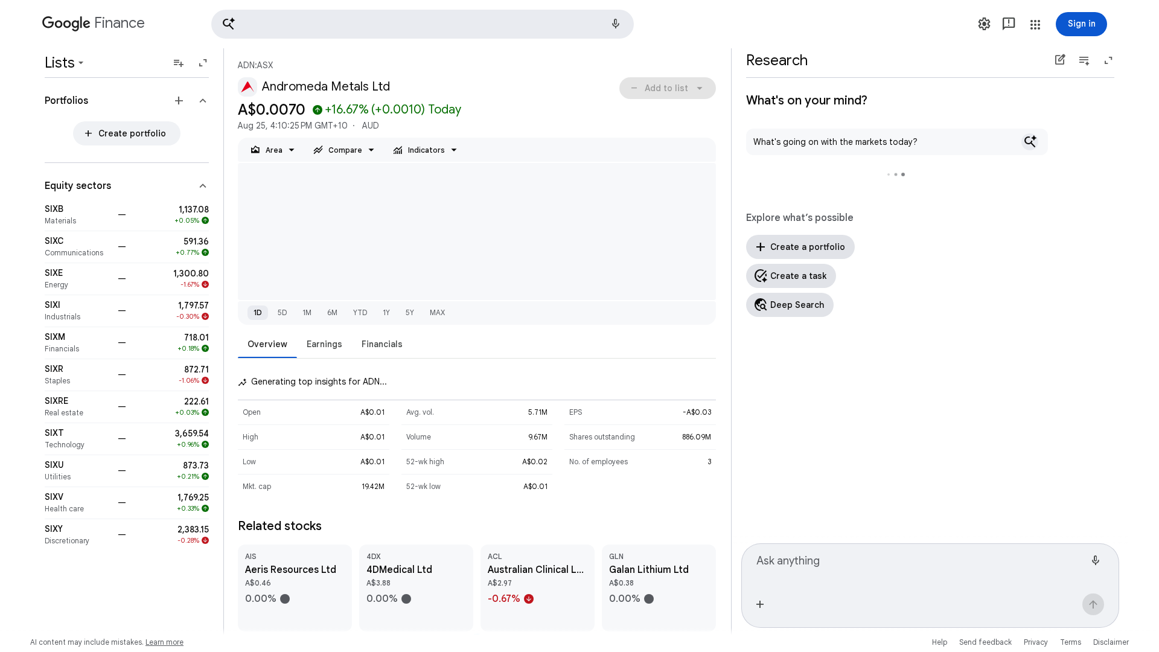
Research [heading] (777, 60)
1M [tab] (306, 312)
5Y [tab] (410, 312)
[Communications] (77, 247)
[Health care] (77, 503)
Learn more (164, 642)
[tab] (267, 344)
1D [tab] (258, 312)
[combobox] (920, 566)
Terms (1070, 642)
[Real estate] (77, 407)
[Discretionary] (77, 535)
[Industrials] (77, 311)
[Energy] (77, 279)
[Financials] (77, 343)
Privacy (1036, 642)
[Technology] (77, 439)
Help (939, 642)
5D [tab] (282, 312)
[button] (422, 24)
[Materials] (77, 215)
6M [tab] (332, 312)
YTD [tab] (360, 312)
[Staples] (77, 375)
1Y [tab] (386, 312)
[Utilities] (77, 471)
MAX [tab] (437, 312)
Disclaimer (1111, 642)
